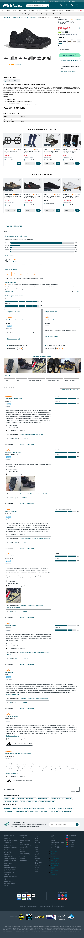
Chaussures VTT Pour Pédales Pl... (61, 798)
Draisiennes (54, 860)
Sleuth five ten (51, 808)
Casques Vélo (54, 870)
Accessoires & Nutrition (57, 10)
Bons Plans (80, 10)
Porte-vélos (54, 851)
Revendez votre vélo (25, 855)
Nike (36, 856)
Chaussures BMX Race (11, 801)
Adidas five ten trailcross (65, 808)
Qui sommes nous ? (9, 835)
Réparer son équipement (10, 876)
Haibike (37, 851)
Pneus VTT (53, 840)
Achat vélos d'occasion (10, 860)
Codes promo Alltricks (10, 869)
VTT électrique (54, 855)
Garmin (37, 849)
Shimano (37, 842)
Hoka (36, 860)
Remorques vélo (55, 874)
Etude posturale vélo (25, 853)
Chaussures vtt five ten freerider (38, 811)
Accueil (6, 17)
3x (63, 32)
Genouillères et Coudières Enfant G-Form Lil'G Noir (69, 152)
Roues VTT (53, 844)
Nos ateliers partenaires (26, 846)
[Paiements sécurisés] (26, 897)
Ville (20, 10)
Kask (36, 838)
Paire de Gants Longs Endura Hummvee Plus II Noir (51, 152)
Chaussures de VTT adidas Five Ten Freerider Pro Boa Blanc (71, 197)
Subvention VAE (24, 858)
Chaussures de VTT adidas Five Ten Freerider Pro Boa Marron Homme (13, 197)
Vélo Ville (7, 798)
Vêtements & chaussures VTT (27, 798)
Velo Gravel (53, 867)
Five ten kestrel (8, 811)
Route (8, 10)
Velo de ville (54, 849)
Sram (36, 845)
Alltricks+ (6, 879)
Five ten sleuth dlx (65, 811)
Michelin (37, 858)
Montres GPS (54, 853)
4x (66, 32)
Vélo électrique (55, 846)
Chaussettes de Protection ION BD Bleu (32, 152)
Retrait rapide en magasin (69, 60)
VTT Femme (54, 869)
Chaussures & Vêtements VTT (21, 17)
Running (31, 10)
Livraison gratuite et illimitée (49, 1)
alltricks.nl (71, 846)
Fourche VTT (54, 856)
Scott (36, 869)
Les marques (38, 834)
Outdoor (39, 10)
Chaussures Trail (55, 863)
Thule (36, 840)
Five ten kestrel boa (21, 811)
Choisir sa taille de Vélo (26, 844)
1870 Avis (18, 64)
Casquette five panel (10, 808)
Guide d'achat (12, 81)
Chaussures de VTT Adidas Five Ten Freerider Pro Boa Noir (32, 197)
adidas (23, 801)
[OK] (77, 824)
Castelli (37, 836)
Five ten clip (54, 811)
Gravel (14, 10)
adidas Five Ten (32, 801)
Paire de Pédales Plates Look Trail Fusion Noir (12, 152)
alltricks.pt (71, 844)
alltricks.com (72, 837)
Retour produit (23, 837)
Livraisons (22, 849)
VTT (2, 10)
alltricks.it (71, 842)
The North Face (39, 864)
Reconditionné (70, 10)
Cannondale (38, 862)
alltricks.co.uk (72, 835)
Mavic (36, 847)
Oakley (37, 853)
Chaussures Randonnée (57, 842)
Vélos (52, 835)
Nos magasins (23, 838)
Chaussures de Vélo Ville (47, 801)
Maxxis (37, 844)
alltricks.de (72, 840)
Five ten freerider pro (24, 808)
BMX (25, 10)
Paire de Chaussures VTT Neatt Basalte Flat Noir (52, 197)
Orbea (36, 871)
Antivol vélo (54, 862)
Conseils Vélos (24, 847)
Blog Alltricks (7, 851)
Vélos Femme (54, 865)
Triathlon (46, 10)
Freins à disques (55, 858)
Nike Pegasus (38, 865)
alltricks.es (72, 838)
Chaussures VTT (34, 17)
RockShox (38, 855)
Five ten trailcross (38, 808)
